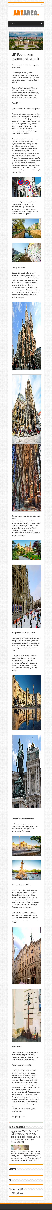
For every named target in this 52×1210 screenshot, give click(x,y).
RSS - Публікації (17, 1193)
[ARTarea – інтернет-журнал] (26, 15)
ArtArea (12, 1169)
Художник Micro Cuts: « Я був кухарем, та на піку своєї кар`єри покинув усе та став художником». (25, 1135)
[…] (37, 1160)
